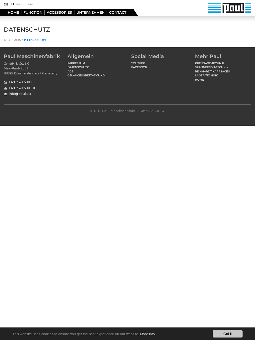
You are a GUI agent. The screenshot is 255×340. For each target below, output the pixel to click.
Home (13, 12)
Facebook (139, 67)
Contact (117, 12)
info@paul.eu (20, 94)
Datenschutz (35, 40)
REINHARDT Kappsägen (212, 71)
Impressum (76, 63)
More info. (148, 333)
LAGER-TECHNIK (206, 75)
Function (32, 12)
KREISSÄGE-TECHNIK (209, 63)
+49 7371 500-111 (22, 88)
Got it (227, 333)
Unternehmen (90, 12)
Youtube (138, 63)
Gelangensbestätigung (86, 75)
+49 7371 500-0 (21, 82)
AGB (70, 71)
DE (6, 4)
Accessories (59, 12)
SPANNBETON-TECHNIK (211, 67)
